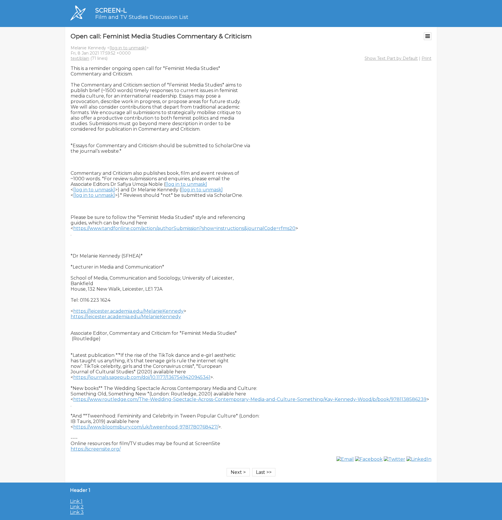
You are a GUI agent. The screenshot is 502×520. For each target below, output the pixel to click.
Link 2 (77, 507)
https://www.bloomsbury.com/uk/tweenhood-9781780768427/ (145, 427)
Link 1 (76, 501)
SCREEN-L (111, 10)
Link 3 (77, 512)
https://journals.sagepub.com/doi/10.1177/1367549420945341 (141, 377)
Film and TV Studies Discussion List (141, 17)
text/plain (80, 58)
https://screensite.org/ (96, 449)
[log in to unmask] (128, 48)
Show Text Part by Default (391, 58)
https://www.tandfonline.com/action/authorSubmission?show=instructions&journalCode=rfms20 (184, 228)
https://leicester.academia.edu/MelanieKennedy (128, 311)
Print (426, 58)
